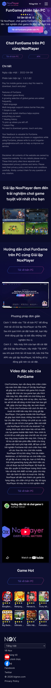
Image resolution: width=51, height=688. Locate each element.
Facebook (10, 668)
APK (38, 56)
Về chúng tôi (11, 654)
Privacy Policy (12, 681)
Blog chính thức (13, 659)
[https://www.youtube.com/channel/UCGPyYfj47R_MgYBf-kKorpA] (7, 657)
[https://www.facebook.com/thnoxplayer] (7, 663)
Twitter (8, 672)
